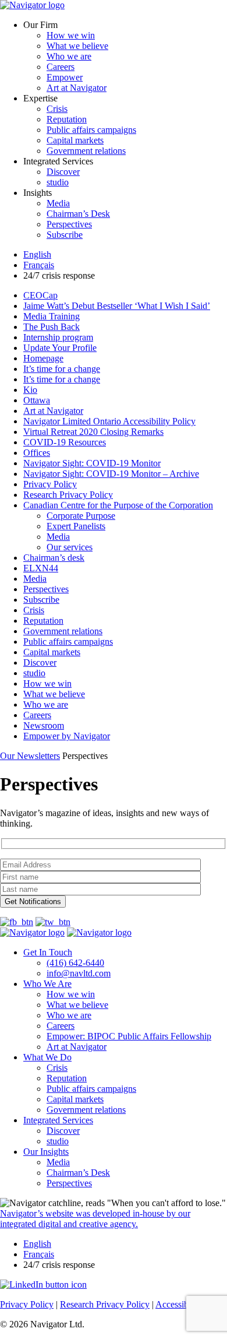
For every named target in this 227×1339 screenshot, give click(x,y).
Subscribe (65, 235)
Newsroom (43, 725)
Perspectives (69, 224)
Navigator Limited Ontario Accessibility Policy (109, 421)
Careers (61, 67)
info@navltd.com (79, 973)
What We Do (47, 1057)
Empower (65, 77)
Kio (30, 390)
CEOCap (40, 295)
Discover (63, 172)
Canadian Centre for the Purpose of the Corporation (118, 505)
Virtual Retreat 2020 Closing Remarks (93, 432)
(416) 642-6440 (75, 963)
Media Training (51, 316)
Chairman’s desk (53, 558)
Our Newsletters (30, 756)
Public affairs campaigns (91, 130)
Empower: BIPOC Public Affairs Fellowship (129, 1036)
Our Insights (46, 1152)
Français (38, 265)
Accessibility (179, 1304)
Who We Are (47, 984)
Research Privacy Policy (68, 495)
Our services (70, 547)
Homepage (43, 358)
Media (58, 203)
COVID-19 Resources (64, 442)
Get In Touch (47, 952)
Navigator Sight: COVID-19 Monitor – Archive (111, 474)
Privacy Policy (50, 484)
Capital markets (75, 140)
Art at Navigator (77, 88)
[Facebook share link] (16, 922)
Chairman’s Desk (78, 214)
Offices (36, 453)
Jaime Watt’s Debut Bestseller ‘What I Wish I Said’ (116, 306)
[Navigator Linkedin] (43, 1284)
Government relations (86, 151)
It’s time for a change (61, 369)
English (37, 254)
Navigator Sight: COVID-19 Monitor (92, 463)
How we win (71, 35)
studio (58, 182)
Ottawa (36, 400)
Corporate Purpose (81, 516)
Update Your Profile (60, 348)
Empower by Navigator (66, 736)
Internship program (58, 337)
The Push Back (51, 327)
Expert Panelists (76, 526)
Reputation (67, 119)
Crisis (57, 109)
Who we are (69, 56)
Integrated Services (58, 1120)
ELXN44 (40, 568)
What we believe (77, 46)
